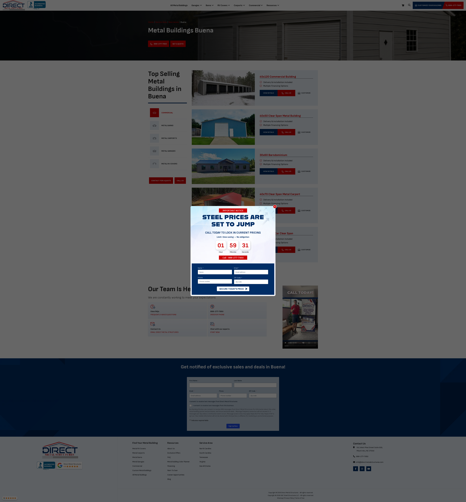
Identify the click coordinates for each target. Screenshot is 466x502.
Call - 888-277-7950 (233, 257)
